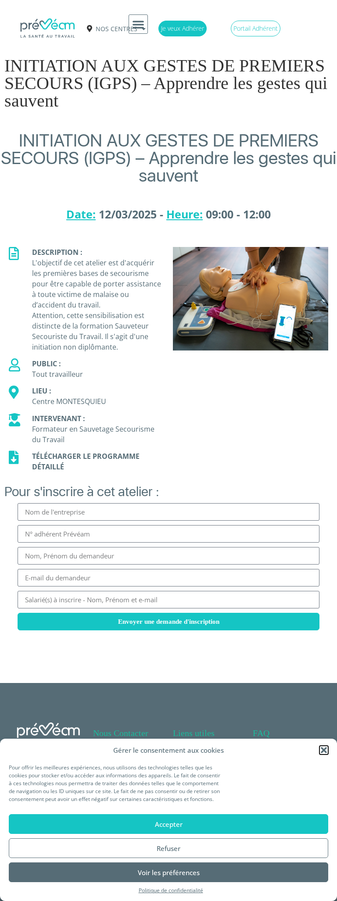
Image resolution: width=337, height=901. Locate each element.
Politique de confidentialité (171, 890)
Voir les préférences (169, 872)
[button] (323, 750)
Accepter (169, 824)
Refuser (168, 848)
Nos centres (116, 29)
